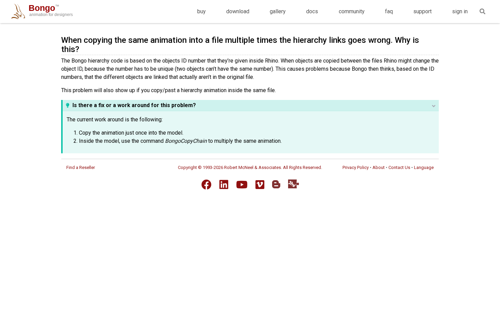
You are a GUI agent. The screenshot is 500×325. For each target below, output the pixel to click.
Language (424, 167)
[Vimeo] (260, 184)
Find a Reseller (80, 167)
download (237, 11)
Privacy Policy (356, 167)
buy (201, 11)
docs (312, 11)
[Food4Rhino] (293, 183)
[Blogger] (276, 184)
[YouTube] (242, 184)
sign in (460, 11)
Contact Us (399, 167)
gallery (278, 11)
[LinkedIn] (224, 184)
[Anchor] (83, 48)
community (352, 11)
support (422, 11)
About (378, 167)
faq (389, 11)
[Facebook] (206, 184)
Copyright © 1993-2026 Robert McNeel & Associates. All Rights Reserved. (250, 167)
